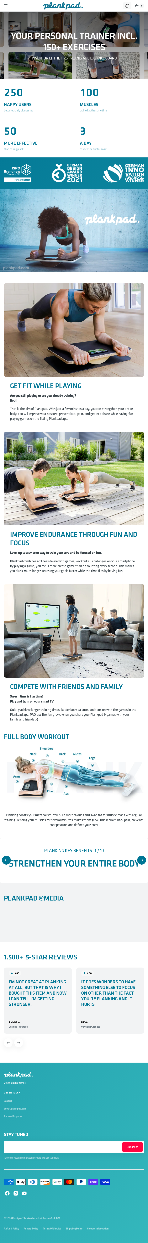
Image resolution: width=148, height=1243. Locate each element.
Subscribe (132, 1147)
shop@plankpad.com (15, 1108)
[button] (6, 6)
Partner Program (13, 1116)
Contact (8, 1101)
